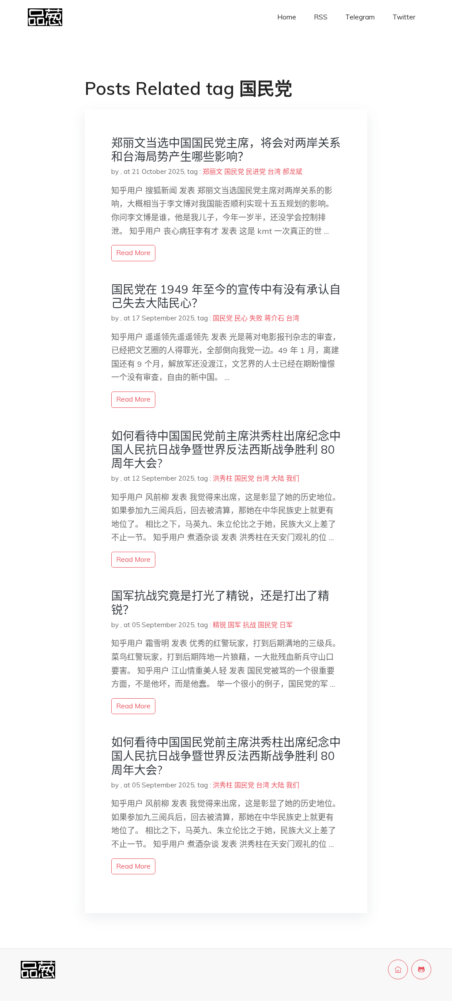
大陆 (277, 478)
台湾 (274, 171)
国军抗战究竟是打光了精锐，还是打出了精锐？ (220, 602)
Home (286, 17)
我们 (292, 478)
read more (133, 252)
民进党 (256, 171)
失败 (256, 318)
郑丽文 (212, 171)
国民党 (234, 171)
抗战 (249, 625)
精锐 (219, 625)
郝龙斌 (292, 171)
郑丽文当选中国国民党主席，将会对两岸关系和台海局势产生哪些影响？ (226, 149)
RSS (321, 17)
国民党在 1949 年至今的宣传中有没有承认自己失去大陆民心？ (226, 296)
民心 (241, 318)
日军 (286, 625)
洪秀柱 (223, 478)
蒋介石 (274, 318)
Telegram (360, 17)
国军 (234, 625)
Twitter (403, 17)
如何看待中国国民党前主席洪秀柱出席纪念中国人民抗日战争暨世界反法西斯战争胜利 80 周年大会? (226, 449)
